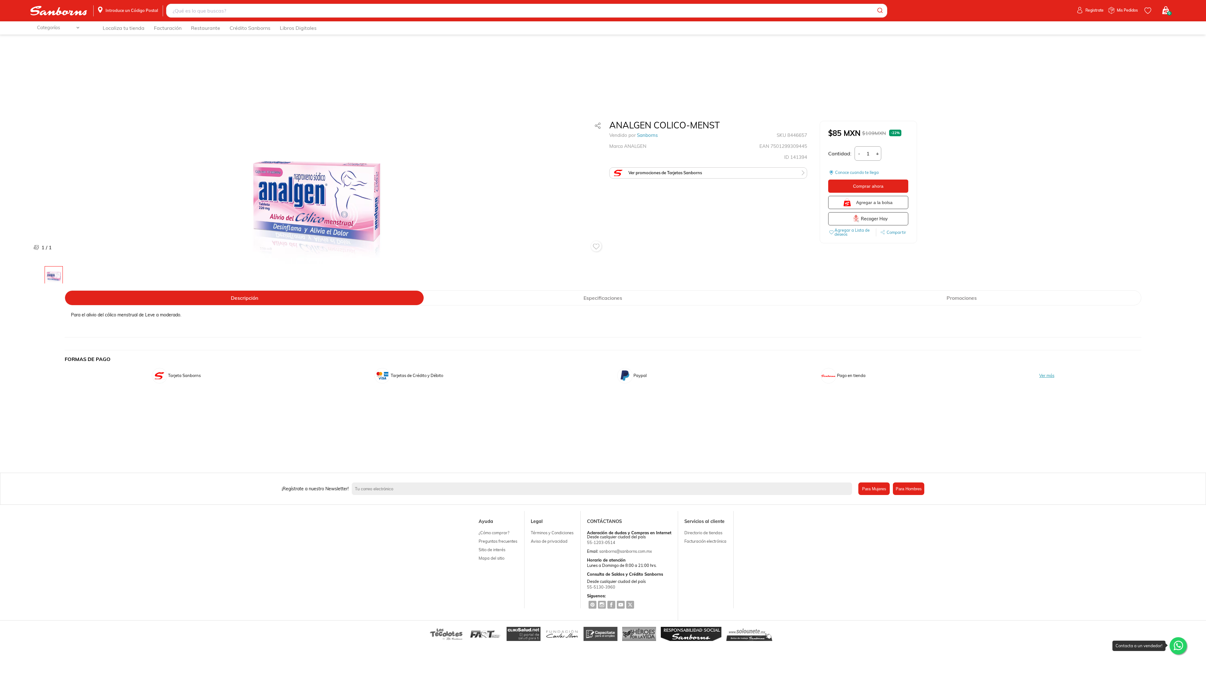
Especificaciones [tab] (603, 298)
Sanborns (647, 135)
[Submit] (879, 10)
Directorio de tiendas (703, 532)
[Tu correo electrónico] (603, 488)
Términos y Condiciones (552, 532)
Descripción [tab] (244, 298)
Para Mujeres (874, 489)
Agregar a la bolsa (874, 202)
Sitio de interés (492, 549)
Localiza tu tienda (123, 28)
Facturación (168, 28)
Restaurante (205, 28)
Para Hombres (909, 489)
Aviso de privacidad (549, 541)
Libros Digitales (298, 28)
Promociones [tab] (962, 298)
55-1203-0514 (601, 542)
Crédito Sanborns (250, 28)
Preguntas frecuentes (498, 541)
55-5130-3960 (601, 586)
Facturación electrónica (705, 541)
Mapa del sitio (491, 558)
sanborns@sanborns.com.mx (625, 551)
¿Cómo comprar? (494, 532)
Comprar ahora (868, 186)
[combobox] (526, 11)
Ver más (1046, 376)
